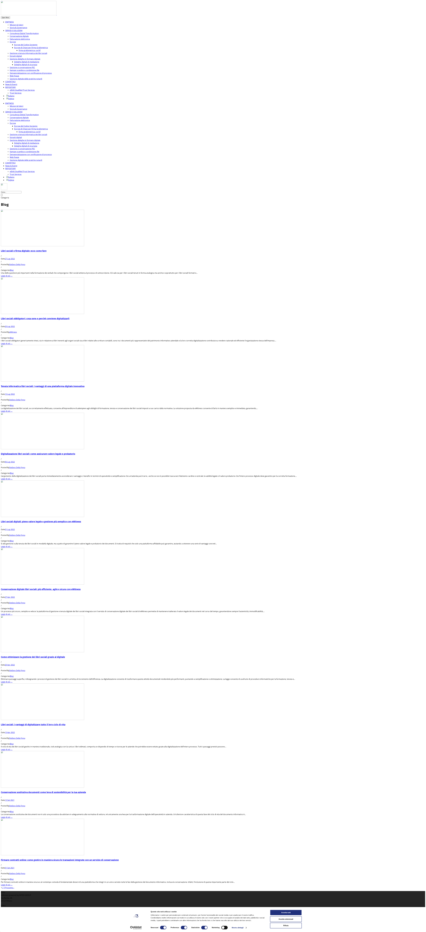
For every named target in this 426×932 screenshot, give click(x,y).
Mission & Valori (16, 25)
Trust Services (16, 93)
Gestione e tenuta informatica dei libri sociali (28, 53)
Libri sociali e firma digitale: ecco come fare (23, 250)
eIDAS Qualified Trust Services (22, 90)
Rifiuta (285, 925)
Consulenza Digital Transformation (24, 33)
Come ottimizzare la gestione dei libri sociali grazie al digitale (33, 657)
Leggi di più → (7, 276)
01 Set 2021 (9, 868)
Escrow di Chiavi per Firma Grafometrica (31, 47)
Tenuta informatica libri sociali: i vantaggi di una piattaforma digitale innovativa (42, 386)
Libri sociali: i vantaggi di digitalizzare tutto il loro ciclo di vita (33, 724)
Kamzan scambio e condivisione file (24, 70)
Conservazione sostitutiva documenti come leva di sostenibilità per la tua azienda (43, 792)
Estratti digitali (16, 56)
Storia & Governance (18, 27)
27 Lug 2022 (10, 259)
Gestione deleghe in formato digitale (25, 59)
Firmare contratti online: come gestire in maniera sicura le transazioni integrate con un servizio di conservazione (60, 860)
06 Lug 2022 (10, 462)
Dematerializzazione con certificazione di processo (31, 73)
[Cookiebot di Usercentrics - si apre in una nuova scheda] (136, 927)
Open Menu (5, 17)
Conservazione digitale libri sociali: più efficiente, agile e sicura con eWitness (41, 589)
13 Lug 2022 (10, 394)
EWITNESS (9, 22)
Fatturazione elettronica (20, 39)
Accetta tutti (286, 912)
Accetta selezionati (286, 919)
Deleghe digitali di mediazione (26, 62)
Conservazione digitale (19, 36)
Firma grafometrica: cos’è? (30, 50)
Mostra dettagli (238, 928)
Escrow (13, 42)
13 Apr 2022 (10, 732)
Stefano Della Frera (17, 264)
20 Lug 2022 (10, 326)
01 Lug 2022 (10, 529)
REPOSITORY (10, 87)
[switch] (184, 927)
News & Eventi (11, 84)
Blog (12, 270)
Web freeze (14, 76)
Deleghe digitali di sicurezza (25, 64)
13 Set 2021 (9, 800)
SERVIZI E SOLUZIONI (13, 30)
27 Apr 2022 (10, 597)
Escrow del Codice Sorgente (25, 45)
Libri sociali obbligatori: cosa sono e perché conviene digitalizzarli (35, 318)
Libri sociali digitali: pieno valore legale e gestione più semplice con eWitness (41, 521)
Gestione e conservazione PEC (22, 67)
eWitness (13, 332)
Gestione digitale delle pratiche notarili (26, 79)
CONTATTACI (10, 81)
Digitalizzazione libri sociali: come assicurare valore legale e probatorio (38, 453)
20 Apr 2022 (10, 665)
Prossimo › (9, 887)
